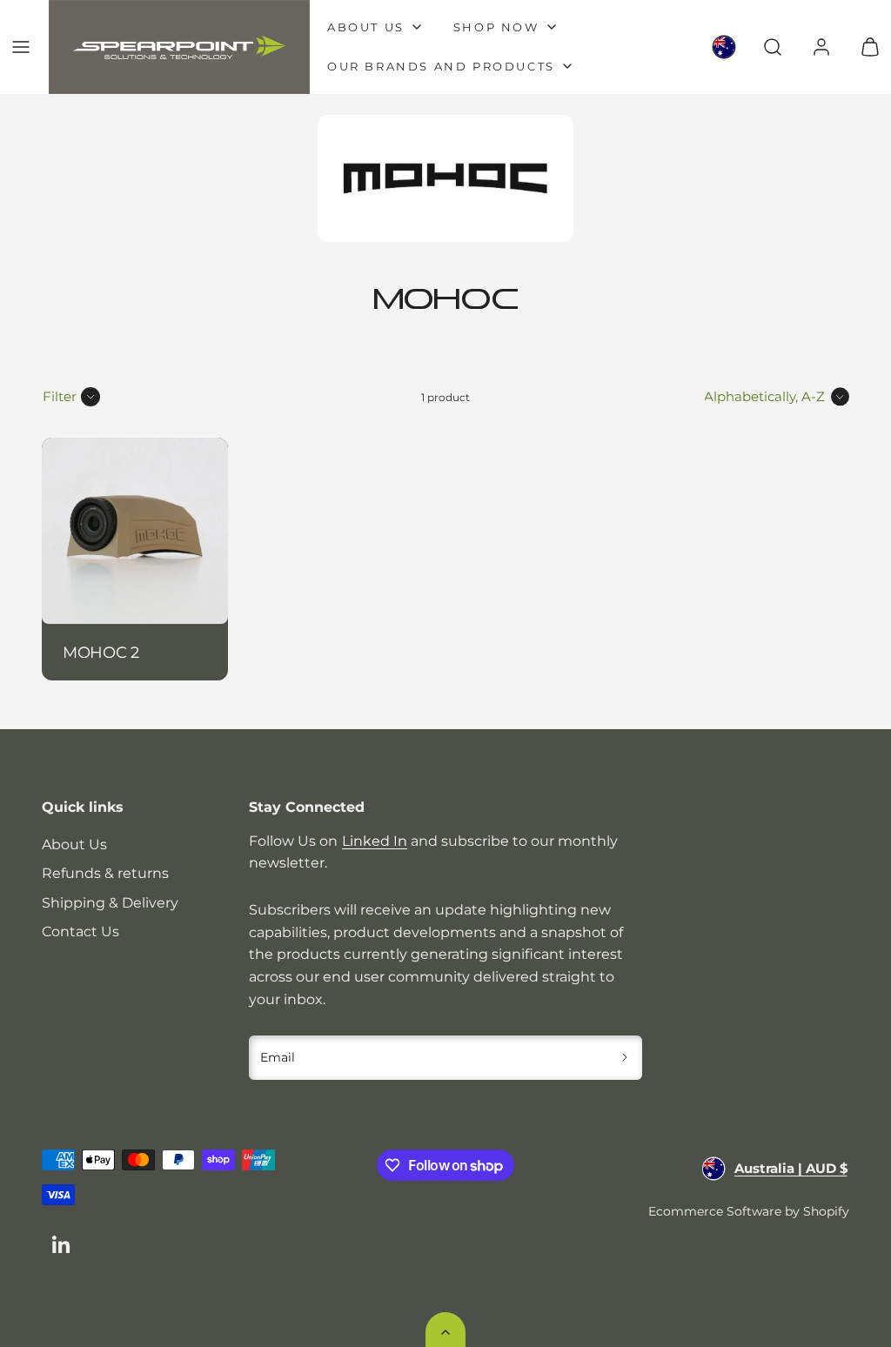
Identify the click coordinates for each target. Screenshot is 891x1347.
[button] (21, 47)
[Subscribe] (625, 1058)
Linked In (374, 841)
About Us (74, 844)
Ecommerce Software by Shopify (748, 1211)
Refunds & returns (105, 873)
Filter (60, 396)
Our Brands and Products (441, 66)
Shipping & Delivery (110, 903)
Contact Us (80, 931)
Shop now (496, 27)
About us (366, 27)
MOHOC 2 (101, 652)
